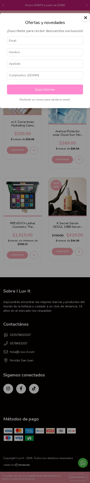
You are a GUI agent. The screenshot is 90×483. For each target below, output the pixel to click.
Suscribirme (45, 89)
